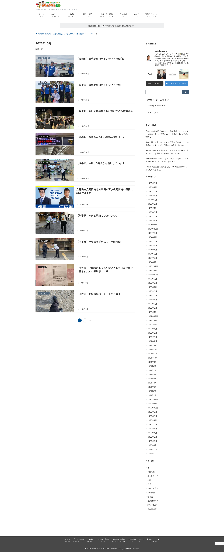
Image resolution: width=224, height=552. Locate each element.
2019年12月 (153, 449)
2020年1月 (152, 445)
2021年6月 (152, 374)
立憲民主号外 (153, 501)
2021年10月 (153, 358)
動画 (149, 480)
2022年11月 (153, 320)
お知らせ (151, 472)
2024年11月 (153, 225)
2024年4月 (152, 249)
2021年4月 (152, 383)
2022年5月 (152, 333)
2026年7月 (152, 187)
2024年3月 (152, 254)
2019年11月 (152, 453)
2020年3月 (152, 437)
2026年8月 (152, 183)
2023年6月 (152, 291)
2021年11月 (152, 354)
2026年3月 (152, 200)
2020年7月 (152, 420)
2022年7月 (152, 324)
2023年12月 (153, 266)
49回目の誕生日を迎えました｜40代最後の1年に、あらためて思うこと (166, 168)
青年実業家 (152, 509)
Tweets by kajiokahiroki (155, 105)
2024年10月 (153, 229)
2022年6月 (152, 329)
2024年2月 (152, 258)
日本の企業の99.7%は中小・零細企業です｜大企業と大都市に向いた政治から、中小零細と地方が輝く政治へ (166, 134)
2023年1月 (152, 312)
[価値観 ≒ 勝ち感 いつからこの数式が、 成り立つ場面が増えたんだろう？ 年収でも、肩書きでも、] (172, 74)
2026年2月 (152, 204)
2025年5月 (152, 212)
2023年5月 (152, 295)
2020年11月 (153, 403)
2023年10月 (153, 274)
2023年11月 (153, 270)
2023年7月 (152, 287)
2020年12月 (153, 399)
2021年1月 (152, 395)
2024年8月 (152, 233)
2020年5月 (152, 428)
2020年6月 (152, 424)
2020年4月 (152, 433)
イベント (151, 467)
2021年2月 (152, 391)
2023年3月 (152, 304)
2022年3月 (152, 337)
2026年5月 (152, 191)
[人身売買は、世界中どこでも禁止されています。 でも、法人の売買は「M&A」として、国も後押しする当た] (150, 74)
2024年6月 (152, 241)
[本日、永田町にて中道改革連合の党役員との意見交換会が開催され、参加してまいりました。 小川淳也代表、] (161, 74)
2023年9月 (152, 279)
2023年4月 (152, 299)
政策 (149, 484)
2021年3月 (152, 387)
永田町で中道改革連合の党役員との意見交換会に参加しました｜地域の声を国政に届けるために (166, 151)
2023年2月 (152, 308)
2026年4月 (152, 195)
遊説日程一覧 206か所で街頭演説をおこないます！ (112, 26)
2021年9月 (152, 362)
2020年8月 (152, 416)
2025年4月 (152, 216)
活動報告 (151, 492)
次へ (90, 320)
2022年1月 (152, 345)
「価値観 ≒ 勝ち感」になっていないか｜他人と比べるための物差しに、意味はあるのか (166, 160)
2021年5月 (152, 378)
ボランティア (153, 476)
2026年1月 (152, 208)
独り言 (150, 497)
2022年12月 (153, 316)
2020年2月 (152, 441)
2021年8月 (152, 366)
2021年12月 (153, 349)
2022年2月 (152, 341)
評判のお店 (152, 505)
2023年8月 (152, 283)
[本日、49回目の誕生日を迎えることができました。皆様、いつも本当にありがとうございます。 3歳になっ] (184, 74)
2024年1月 (152, 262)
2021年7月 (152, 370)
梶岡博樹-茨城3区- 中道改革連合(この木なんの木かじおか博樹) (115, 549)
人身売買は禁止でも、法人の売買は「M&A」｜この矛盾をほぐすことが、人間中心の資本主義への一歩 (166, 143)
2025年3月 (152, 220)
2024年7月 (152, 237)
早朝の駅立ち (153, 488)
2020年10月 (153, 408)
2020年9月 (152, 412)
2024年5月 (152, 245)
